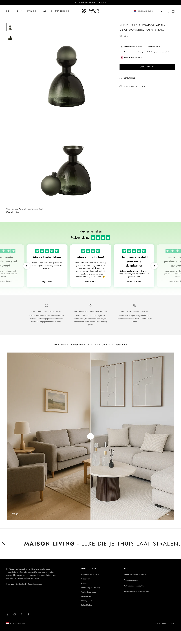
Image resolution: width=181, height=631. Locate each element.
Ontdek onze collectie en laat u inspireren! (22, 578)
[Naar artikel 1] (10, 27)
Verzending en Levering (90, 587)
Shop (19, 11)
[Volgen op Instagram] (14, 614)
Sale (44, 11)
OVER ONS (31, 11)
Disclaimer (85, 578)
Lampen (39, 584)
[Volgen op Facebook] (7, 614)
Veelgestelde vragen (89, 592)
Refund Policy (86, 605)
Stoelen (19, 584)
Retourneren (86, 596)
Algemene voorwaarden (90, 574)
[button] (26, 266)
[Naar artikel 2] (10, 36)
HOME (9, 11)
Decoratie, (32, 584)
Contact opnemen (60, 11)
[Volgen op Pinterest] (21, 614)
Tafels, (25, 584)
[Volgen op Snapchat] (28, 614)
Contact (84, 583)
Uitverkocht (147, 67)
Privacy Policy (86, 600)
